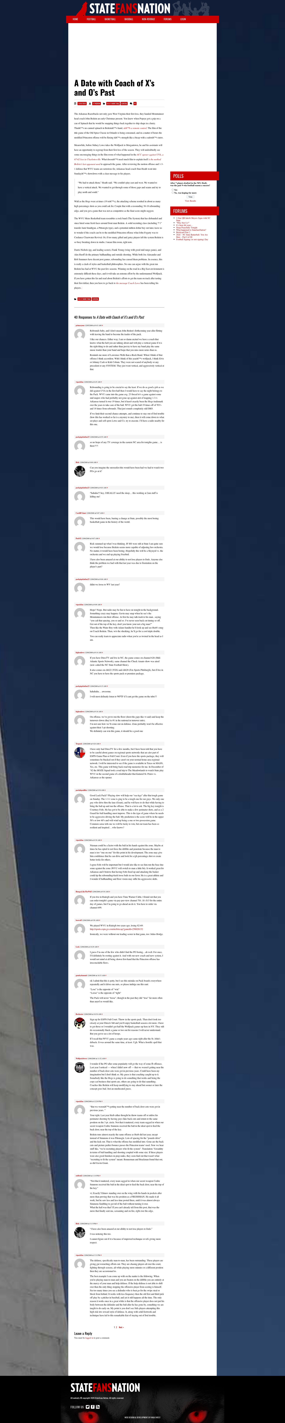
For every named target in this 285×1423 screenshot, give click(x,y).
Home (75, 19)
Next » (121, 1327)
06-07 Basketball (113, 103)
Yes (175, 189)
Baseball (129, 19)
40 (135, 103)
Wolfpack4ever (81, 1058)
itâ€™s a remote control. (135, 127)
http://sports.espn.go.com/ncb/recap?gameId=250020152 (116, 929)
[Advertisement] (142, 47)
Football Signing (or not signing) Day (192, 239)
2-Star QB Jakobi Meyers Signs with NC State (193, 219)
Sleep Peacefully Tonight (186, 227)
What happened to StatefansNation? (191, 229)
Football (91, 19)
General (124, 103)
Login (183, 19)
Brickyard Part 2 (183, 232)
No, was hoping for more (185, 192)
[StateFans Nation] (142, 8)
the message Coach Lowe (128, 283)
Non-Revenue (148, 19)
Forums (167, 19)
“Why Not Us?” (182, 222)
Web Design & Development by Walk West (142, 1417)
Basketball (110, 19)
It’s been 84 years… (184, 225)
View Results (190, 200)
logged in (89, 1337)
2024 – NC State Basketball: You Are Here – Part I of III (192, 235)
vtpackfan (96, 103)
